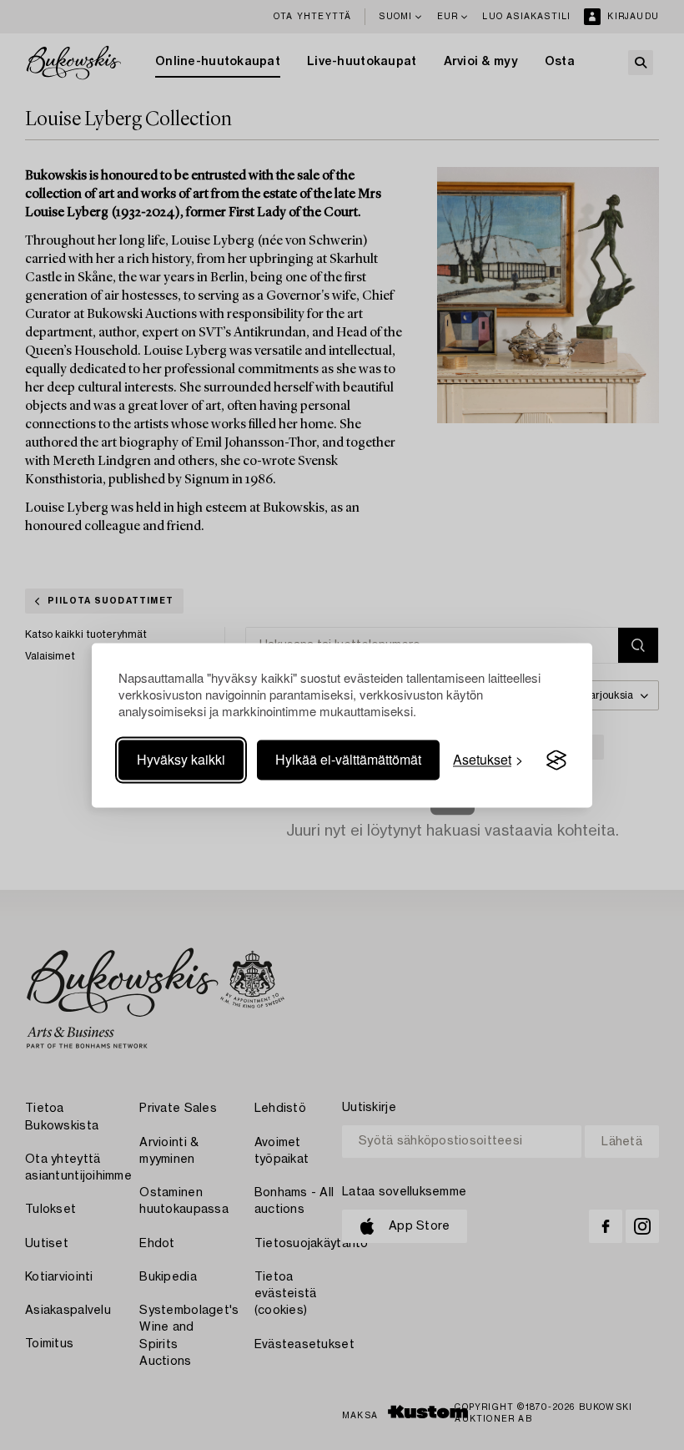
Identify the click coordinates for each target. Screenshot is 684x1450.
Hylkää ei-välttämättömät (348, 760)
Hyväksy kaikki (181, 760)
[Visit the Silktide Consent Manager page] (556, 760)
